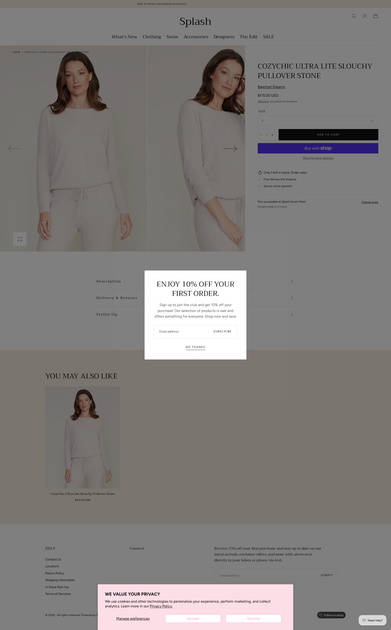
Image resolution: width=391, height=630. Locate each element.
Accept (193, 618)
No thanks (195, 347)
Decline (253, 618)
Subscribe (222, 331)
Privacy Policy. (161, 606)
